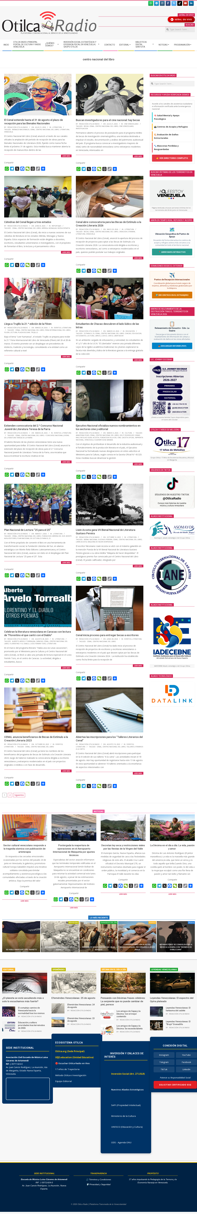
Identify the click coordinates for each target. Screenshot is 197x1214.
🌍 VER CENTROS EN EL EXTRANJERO (172, 295)
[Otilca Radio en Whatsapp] (150, 3)
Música (191, 922)
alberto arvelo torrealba (23, 641)
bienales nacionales (20, 129)
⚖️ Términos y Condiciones (98, 1179)
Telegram (164, 1062)
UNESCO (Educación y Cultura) (127, 1126)
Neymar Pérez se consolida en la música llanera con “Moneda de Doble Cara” (176, 947)
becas (86, 126)
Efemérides (73, 922)
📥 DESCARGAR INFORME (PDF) (172, 346)
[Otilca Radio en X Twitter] (173, 3)
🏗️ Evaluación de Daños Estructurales (166, 136)
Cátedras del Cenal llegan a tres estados (27, 222)
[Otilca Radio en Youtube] (185, 3)
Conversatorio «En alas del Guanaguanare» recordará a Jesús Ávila (137, 947)
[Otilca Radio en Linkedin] (191, 3)
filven (6, 332)
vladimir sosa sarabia (103, 440)
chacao (128, 333)
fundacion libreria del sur (53, 536)
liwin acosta (81, 542)
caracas (39, 641)
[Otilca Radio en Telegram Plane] (156, 3)
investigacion (82, 128)
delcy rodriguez (127, 435)
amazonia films (82, 435)
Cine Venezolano (131, 124)
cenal (32, 129)
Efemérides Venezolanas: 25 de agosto (73, 998)
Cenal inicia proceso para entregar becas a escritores (107, 635)
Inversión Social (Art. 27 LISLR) (128, 1073)
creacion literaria (127, 231)
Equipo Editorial (63, 1081)
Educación (130, 331)
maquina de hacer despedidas (100, 542)
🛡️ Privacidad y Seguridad (98, 1184)
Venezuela (8, 132)
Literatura (57, 127)
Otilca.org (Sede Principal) (70, 1051)
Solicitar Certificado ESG (175, 1084)
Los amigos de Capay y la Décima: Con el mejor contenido (128, 1014)
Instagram (164, 1055)
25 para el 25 (89, 333)
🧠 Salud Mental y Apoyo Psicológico (166, 117)
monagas (53, 228)
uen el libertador (115, 336)
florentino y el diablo (19, 643)
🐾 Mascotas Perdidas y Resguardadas (166, 147)
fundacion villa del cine (110, 437)
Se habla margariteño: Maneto (21, 949)
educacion (136, 333)
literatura (64, 129)
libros (97, 336)
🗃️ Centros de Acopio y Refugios (171, 126)
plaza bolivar (24, 332)
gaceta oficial (128, 437)
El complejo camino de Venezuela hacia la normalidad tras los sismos (31, 1010)
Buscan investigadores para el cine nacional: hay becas (108, 120)
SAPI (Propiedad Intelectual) (126, 1105)
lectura (13, 332)
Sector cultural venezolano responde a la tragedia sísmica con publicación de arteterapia (24, 848)
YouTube (186, 1055)
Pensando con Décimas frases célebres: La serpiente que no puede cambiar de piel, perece (123, 1001)
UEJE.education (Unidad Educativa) (74, 1057)
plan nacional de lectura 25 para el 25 (33, 538)
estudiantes (81, 336)
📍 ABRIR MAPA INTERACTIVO (172, 252)
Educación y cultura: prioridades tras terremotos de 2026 (31, 1025)
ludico (104, 336)
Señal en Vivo (181, 19)
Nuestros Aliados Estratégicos (127, 1089)
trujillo (34, 332)
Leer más (66, 156)
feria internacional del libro (57, 330)
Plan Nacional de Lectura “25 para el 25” (27, 529)
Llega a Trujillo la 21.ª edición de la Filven (27, 323)
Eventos (57, 327)
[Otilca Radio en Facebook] (168, 3)
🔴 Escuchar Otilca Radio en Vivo (72, 1063)
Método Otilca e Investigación (70, 1075)
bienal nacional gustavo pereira (98, 539)
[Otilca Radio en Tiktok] (179, 3)
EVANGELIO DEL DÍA (109, 922)
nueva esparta (64, 228)
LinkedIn (186, 1069)
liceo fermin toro (38, 643)
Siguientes (19, 795)
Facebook (186, 1062)
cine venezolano (126, 126)
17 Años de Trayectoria (67, 1069)
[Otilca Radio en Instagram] (162, 3)
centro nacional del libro (47, 129)
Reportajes (56, 226)
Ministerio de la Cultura (123, 1116)
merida (45, 228)
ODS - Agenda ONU (121, 1142)
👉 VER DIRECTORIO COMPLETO (172, 158)
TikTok (164, 1069)
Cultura (128, 433)
